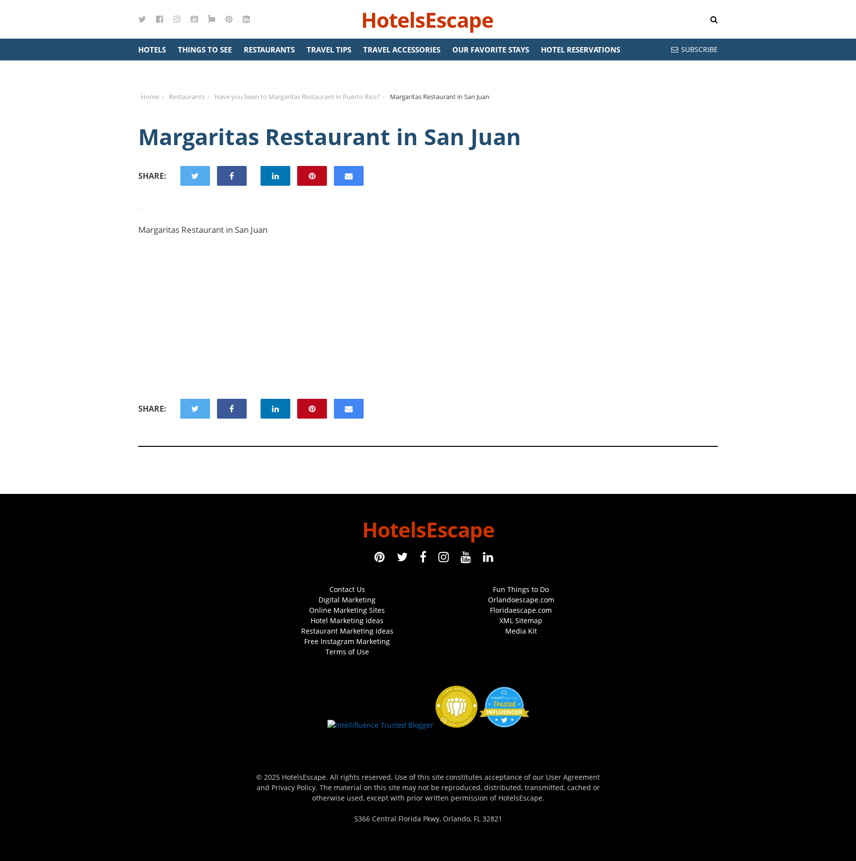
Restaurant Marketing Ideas (347, 631)
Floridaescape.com (521, 610)
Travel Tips (329, 49)
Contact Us (347, 589)
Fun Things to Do (521, 589)
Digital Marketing (347, 599)
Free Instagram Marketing (347, 641)
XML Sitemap (520, 620)
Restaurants (269, 49)
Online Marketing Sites (347, 610)
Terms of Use (347, 651)
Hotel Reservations (580, 49)
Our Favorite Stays (490, 49)
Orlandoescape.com (521, 599)
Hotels (152, 49)
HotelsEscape (427, 19)
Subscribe (699, 49)
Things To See (205, 49)
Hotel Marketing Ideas (347, 620)
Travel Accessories (401, 49)
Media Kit (521, 631)
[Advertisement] (428, 317)
